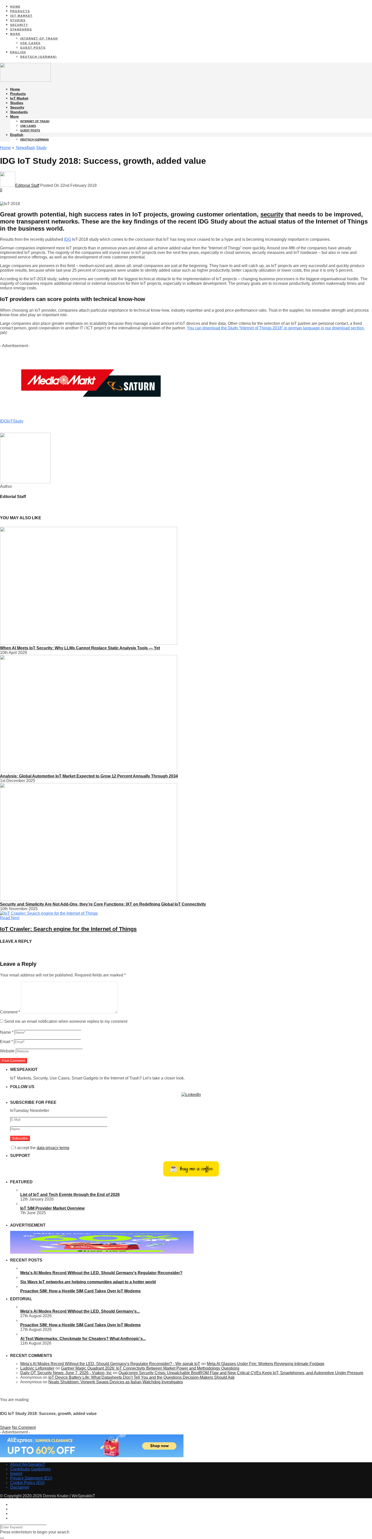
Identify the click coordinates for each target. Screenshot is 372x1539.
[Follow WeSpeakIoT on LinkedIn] (191, 1094)
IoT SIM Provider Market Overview (52, 1208)
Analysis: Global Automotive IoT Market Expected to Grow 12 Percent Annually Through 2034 (89, 776)
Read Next (9, 918)
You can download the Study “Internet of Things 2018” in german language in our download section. (276, 328)
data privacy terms (53, 1148)
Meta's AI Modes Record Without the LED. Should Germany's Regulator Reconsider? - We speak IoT (110, 1364)
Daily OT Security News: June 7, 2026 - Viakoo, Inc (66, 1373)
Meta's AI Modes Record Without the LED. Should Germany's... (80, 1311)
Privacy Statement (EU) (31, 1478)
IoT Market (21, 15)
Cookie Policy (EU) (27, 1483)
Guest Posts (33, 47)
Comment (10, 1012)
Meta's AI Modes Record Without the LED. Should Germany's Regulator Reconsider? (101, 1273)
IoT (10, 421)
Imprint (16, 1473)
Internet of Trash (39, 38)
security (271, 214)
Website (7, 1051)
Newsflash (25, 148)
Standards (21, 29)
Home (15, 6)
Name (6, 1032)
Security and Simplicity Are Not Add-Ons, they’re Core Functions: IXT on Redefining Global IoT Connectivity (103, 904)
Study (41, 148)
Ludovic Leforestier (37, 1368)
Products (20, 11)
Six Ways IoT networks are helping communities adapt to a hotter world (88, 1282)
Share (5, 1427)
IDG (67, 239)
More (15, 33)
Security (19, 24)
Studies (18, 20)
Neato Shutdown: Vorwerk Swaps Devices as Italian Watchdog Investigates (115, 1382)
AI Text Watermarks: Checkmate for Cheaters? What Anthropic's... (83, 1338)
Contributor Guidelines (30, 1469)
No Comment (24, 1427)
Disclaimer (19, 1487)
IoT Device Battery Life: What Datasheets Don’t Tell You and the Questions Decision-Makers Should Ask (141, 1377)
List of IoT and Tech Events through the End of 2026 (70, 1194)
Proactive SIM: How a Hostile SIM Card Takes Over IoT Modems (80, 1291)
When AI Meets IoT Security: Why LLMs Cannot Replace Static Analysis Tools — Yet (80, 648)
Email (6, 1042)
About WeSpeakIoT (27, 1464)
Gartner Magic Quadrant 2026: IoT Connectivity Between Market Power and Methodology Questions (150, 1368)
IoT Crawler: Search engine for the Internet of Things (68, 929)
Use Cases (30, 43)
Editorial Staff (27, 185)
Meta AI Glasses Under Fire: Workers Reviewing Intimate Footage (265, 1364)
